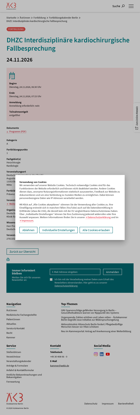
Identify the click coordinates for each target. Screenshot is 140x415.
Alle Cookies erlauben (96, 230)
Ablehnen (28, 230)
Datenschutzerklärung (99, 217)
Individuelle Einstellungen (58, 230)
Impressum (27, 220)
